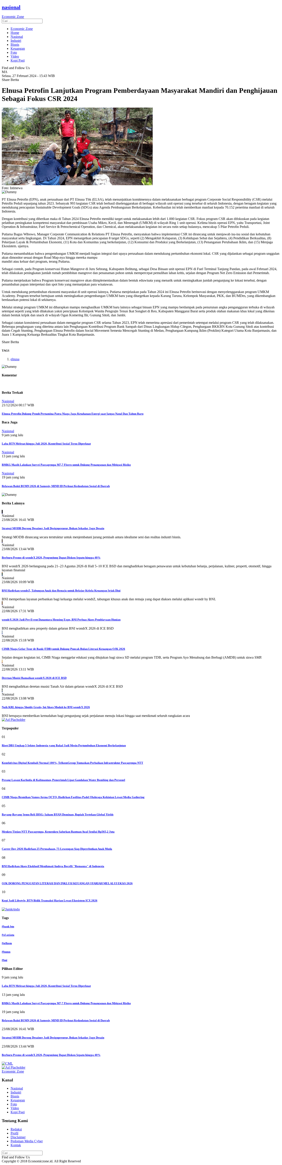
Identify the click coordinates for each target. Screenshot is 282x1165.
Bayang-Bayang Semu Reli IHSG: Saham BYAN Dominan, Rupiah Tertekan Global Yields (57, 814)
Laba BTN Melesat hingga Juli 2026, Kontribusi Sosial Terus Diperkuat (46, 443)
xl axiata (8, 934)
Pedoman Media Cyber (27, 1141)
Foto (14, 52)
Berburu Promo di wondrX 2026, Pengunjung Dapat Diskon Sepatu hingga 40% (51, 557)
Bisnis (15, 44)
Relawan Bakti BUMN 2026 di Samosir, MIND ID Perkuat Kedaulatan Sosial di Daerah (56, 486)
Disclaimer (18, 1137)
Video (15, 56)
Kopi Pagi (18, 60)
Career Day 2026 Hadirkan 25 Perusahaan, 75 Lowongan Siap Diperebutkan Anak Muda (57, 848)
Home (15, 33)
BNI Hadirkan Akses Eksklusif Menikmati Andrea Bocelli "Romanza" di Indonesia (53, 866)
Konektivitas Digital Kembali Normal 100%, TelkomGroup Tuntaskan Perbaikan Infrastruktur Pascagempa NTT (72, 762)
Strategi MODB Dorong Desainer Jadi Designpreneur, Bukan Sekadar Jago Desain (53, 528)
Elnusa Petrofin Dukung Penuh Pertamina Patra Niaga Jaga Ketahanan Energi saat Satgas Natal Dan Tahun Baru (72, 413)
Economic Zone (22, 29)
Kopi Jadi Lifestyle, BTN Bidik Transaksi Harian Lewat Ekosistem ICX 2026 (49, 900)
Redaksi (16, 1129)
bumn (6, 951)
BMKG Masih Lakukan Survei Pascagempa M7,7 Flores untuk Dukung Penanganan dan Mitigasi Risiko (66, 464)
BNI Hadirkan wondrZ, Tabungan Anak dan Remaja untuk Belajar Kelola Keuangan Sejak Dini (61, 590)
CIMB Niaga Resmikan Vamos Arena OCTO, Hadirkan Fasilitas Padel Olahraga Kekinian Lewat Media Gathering (73, 797)
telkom (7, 943)
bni (4, 960)
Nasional (17, 36)
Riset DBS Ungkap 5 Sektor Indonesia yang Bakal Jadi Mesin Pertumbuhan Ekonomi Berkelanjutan (64, 745)
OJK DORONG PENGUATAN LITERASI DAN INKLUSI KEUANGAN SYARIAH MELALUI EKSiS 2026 (67, 883)
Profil (14, 1133)
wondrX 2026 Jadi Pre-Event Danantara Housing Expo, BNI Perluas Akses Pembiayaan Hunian (61, 619)
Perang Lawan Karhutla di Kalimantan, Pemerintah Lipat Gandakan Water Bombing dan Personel (63, 780)
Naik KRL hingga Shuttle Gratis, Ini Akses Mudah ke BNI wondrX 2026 (46, 707)
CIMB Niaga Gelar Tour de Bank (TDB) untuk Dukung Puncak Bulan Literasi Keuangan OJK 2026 (63, 648)
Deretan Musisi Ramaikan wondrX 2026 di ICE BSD (34, 678)
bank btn (8, 926)
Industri (16, 40)
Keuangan (18, 48)
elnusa (15, 359)
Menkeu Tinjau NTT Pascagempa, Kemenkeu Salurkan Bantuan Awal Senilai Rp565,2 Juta (58, 831)
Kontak (16, 1145)
